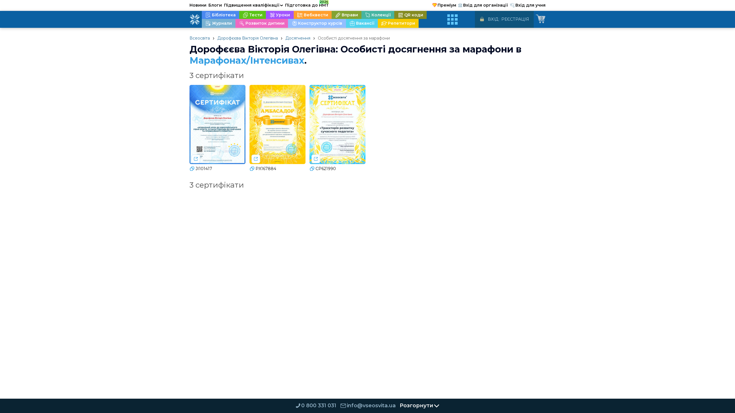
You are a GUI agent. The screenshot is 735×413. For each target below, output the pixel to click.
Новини (197, 5)
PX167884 (266, 168)
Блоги (215, 5)
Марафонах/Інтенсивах (246, 60)
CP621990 (326, 168)
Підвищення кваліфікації (253, 5)
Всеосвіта (199, 38)
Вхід (493, 19)
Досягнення (297, 38)
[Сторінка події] (196, 159)
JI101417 (204, 168)
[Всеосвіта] (194, 19)
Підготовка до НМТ (307, 4)
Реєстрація (515, 19)
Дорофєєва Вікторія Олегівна (247, 38)
